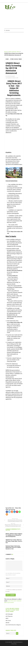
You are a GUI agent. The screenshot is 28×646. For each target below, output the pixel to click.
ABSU (7, 618)
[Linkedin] (14, 512)
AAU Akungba (9, 614)
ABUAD (7, 622)
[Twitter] (9, 512)
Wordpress (20, 642)
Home (5, 51)
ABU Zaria (8, 620)
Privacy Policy (13, 643)
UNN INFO (10, 642)
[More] (7, 514)
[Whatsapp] (19, 512)
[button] (7, 30)
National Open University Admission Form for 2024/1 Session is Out (13, 547)
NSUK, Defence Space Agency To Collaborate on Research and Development (14, 535)
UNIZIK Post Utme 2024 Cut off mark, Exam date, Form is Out (14, 541)
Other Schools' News (14, 51)
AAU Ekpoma (9, 616)
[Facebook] (7, 512)
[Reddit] (12, 512)
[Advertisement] (14, 19)
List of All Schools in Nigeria (13, 624)
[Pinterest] (17, 512)
